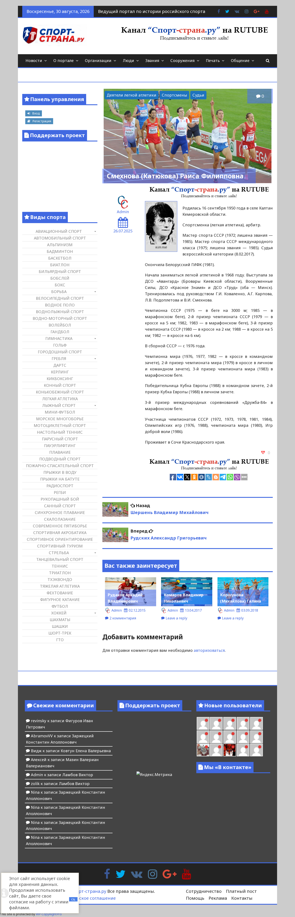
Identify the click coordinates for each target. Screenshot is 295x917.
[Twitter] (120, 873)
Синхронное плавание (60, 512)
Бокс (60, 284)
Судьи (198, 95)
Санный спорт (60, 505)
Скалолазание (60, 519)
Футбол (60, 606)
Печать (213, 60)
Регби (60, 492)
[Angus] (230, 723)
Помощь (195, 898)
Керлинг (60, 371)
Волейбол (60, 325)
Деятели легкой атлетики (131, 95)
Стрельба (59, 552)
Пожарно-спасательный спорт (60, 465)
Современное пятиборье (60, 525)
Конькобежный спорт (60, 392)
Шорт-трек (59, 633)
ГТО (60, 639)
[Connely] (230, 737)
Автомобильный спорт (60, 238)
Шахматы (60, 619)
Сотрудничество (204, 891)
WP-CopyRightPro (49, 914)
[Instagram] (152, 873)
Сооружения (182, 60)
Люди (128, 60)
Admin (123, 211)
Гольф (60, 345)
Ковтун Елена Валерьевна (86, 750)
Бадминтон (60, 251)
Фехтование (60, 592)
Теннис (60, 566)
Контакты (241, 898)
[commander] (256, 737)
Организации (98, 60)
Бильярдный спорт (60, 271)
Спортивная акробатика (59, 532)
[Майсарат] (230, 750)
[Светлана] (243, 737)
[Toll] (256, 723)
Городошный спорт (60, 351)
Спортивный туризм (60, 546)
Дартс (59, 365)
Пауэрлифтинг (60, 445)
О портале (63, 60)
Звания (152, 60)
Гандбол (60, 331)
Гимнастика (58, 338)
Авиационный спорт (59, 231)
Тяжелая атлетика (60, 586)
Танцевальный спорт (59, 559)
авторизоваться (209, 650)
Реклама (218, 898)
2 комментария (122, 618)
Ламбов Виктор (77, 774)
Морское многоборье (60, 418)
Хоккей (59, 613)
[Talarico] (243, 723)
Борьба (59, 291)
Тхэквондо (60, 579)
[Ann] (216, 737)
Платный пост (241, 891)
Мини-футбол (60, 412)
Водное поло (60, 305)
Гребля (59, 358)
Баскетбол (59, 258)
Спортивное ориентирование (60, 539)
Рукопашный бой (60, 499)
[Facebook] (107, 873)
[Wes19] (203, 750)
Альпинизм (60, 244)
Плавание (60, 452)
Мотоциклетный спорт (60, 425)
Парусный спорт (60, 438)
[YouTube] (186, 873)
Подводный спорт (60, 459)
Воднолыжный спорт (60, 311)
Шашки (60, 626)
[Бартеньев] (243, 750)
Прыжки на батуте (59, 479)
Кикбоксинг (60, 378)
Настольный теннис (60, 432)
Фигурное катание (60, 599)
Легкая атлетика (60, 398)
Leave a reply (176, 618)
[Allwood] (203, 723)
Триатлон (60, 572)
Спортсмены (174, 95)
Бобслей (59, 278)
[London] (216, 723)
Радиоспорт (59, 485)
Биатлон (60, 264)
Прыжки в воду (59, 472)
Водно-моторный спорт (60, 318)
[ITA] (216, 750)
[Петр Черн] (203, 737)
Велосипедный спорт (60, 298)
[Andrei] (256, 750)
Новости (33, 60)
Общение (240, 60)
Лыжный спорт (59, 405)
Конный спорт (60, 385)
